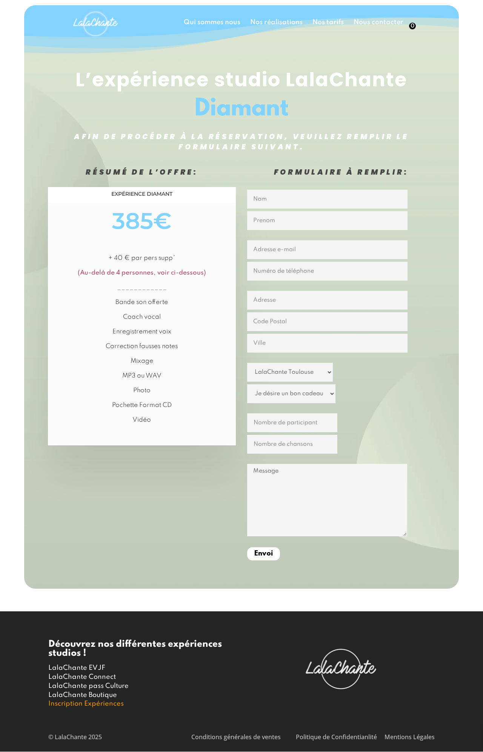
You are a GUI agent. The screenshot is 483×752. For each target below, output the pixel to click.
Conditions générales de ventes (236, 737)
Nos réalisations (276, 23)
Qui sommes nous (212, 23)
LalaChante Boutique (82, 695)
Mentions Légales (410, 737)
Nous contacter (378, 23)
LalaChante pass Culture (88, 686)
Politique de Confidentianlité (336, 737)
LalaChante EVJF (76, 668)
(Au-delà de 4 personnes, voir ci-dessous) (142, 273)
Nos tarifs (328, 23)
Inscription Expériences (86, 703)
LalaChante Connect (82, 677)
